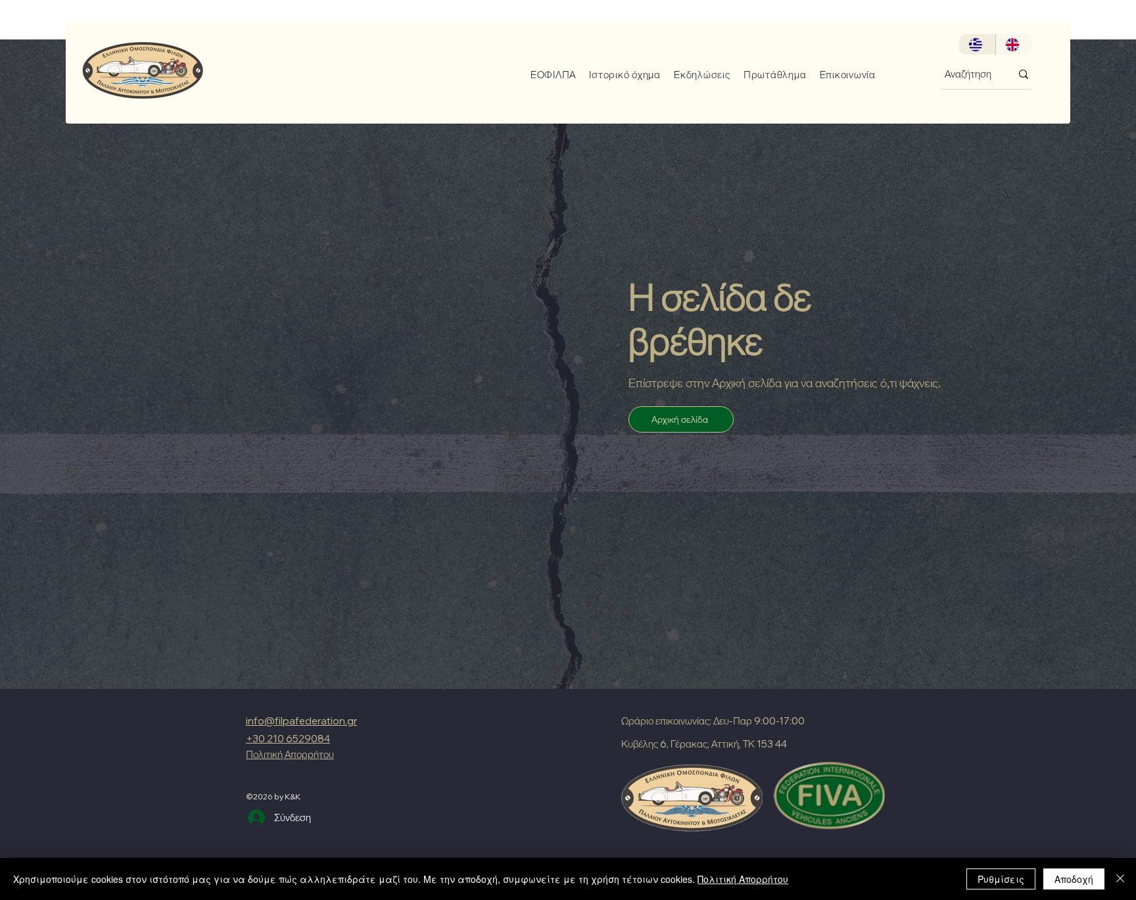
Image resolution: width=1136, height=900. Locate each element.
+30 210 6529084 (288, 738)
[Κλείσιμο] (1120, 878)
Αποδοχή (1073, 879)
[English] (1013, 44)
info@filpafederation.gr (301, 721)
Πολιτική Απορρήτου (743, 879)
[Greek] (977, 44)
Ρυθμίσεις (1001, 879)
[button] (548, 74)
